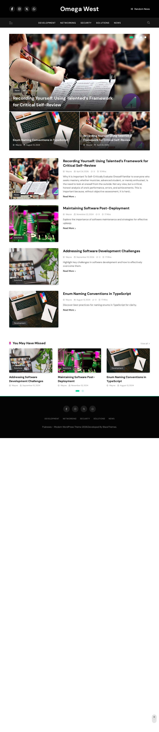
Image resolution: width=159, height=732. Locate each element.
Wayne (19, 145)
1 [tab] (131, 37)
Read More (68, 196)
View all (144, 343)
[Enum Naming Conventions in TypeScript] (44, 131)
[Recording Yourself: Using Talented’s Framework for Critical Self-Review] (79, 72)
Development (47, 22)
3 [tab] (141, 37)
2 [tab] (137, 37)
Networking (68, 22)
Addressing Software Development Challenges (101, 251)
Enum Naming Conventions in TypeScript (40, 140)
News (117, 22)
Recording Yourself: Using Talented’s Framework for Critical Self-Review (105, 163)
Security (86, 22)
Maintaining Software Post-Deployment (96, 208)
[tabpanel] (79, 72)
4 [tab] (145, 37)
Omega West (79, 9)
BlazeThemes (109, 427)
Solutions (102, 22)
